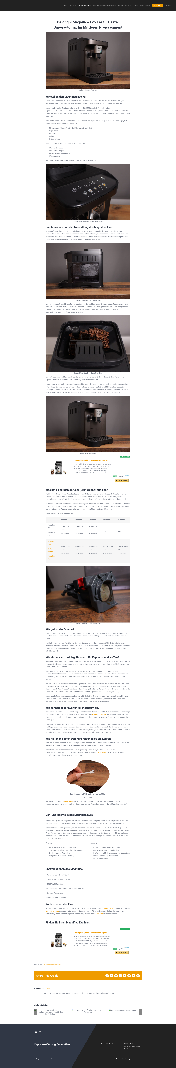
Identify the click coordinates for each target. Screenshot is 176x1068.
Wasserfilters (68, 801)
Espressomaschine (99, 714)
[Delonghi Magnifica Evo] (88, 33)
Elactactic (99, 914)
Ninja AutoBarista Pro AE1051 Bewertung (125, 1010)
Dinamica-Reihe (110, 908)
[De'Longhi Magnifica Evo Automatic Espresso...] (58, 468)
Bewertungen (47, 964)
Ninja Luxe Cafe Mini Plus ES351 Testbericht (88, 1011)
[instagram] (40, 1032)
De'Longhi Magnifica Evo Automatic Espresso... (92, 460)
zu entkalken (102, 752)
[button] (35, 1012)
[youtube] (35, 1032)
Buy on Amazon (122, 480)
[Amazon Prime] (126, 476)
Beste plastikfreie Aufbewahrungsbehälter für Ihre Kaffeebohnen (50, 1012)
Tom (48, 988)
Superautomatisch (56, 964)
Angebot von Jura (52, 911)
